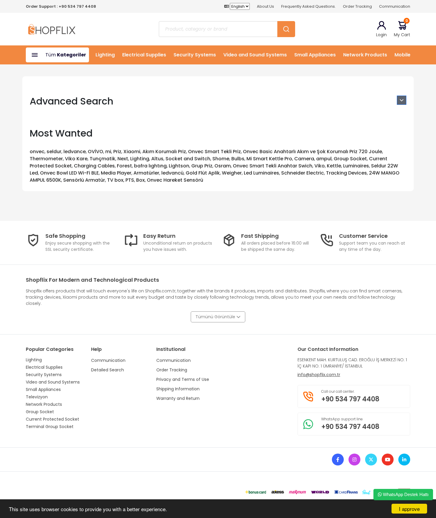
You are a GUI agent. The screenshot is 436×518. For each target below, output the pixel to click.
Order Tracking (357, 6)
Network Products (365, 54)
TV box (115, 180)
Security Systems (195, 54)
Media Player (116, 173)
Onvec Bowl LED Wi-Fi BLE (69, 173)
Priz (117, 151)
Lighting (105, 54)
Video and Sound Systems (255, 54)
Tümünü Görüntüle (215, 317)
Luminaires (356, 165)
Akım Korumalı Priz (164, 151)
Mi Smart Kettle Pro (269, 158)
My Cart (402, 29)
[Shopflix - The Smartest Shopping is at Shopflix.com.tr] (52, 28)
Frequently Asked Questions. (308, 6)
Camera (304, 158)
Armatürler (146, 173)
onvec (37, 151)
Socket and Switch (188, 158)
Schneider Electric (302, 173)
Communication (394, 6)
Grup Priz (201, 165)
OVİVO (95, 151)
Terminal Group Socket (50, 427)
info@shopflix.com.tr (318, 375)
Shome (220, 158)
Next (122, 158)
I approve (409, 508)
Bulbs (237, 158)
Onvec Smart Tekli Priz (214, 151)
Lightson (179, 165)
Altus (157, 158)
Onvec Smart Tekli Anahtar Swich (272, 165)
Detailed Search (107, 370)
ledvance (74, 151)
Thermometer (46, 158)
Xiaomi (131, 151)
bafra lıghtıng (150, 165)
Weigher (232, 173)
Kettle (334, 165)
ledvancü (172, 173)
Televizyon (37, 397)
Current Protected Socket (52, 419)
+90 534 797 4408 (77, 6)
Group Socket (350, 158)
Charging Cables (94, 165)
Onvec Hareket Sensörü (175, 180)
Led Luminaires (261, 173)
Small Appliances (315, 54)
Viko (319, 165)
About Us (265, 6)
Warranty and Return (178, 398)
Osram (222, 165)
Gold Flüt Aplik (203, 173)
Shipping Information (178, 389)
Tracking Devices (346, 173)
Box (140, 180)
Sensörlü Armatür (84, 180)
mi (108, 151)
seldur (54, 151)
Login (381, 35)
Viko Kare (76, 158)
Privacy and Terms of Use (182, 379)
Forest (124, 165)
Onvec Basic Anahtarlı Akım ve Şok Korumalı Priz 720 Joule (312, 151)
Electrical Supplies (144, 54)
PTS (129, 180)
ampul (324, 158)
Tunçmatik (102, 158)
